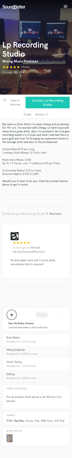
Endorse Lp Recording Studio (24, 214)
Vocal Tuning (14, 362)
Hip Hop (19, 420)
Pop (37, 420)
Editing (11, 374)
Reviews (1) (41, 114)
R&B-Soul (47, 420)
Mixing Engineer (16, 349)
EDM (9, 420)
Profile (27, 114)
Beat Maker (13, 337)
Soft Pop (59, 420)
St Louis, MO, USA (13, 72)
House (29, 420)
